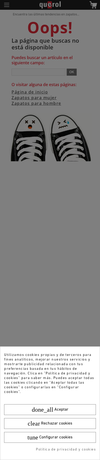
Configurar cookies (50, 437)
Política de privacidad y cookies (66, 450)
